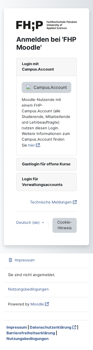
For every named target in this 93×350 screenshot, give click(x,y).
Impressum (25, 260)
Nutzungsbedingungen (28, 289)
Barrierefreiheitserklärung (30, 333)
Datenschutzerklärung (50, 327)
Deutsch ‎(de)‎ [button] (28, 222)
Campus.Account (49, 87)
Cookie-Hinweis (64, 225)
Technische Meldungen (51, 202)
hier (31, 145)
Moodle (37, 304)
